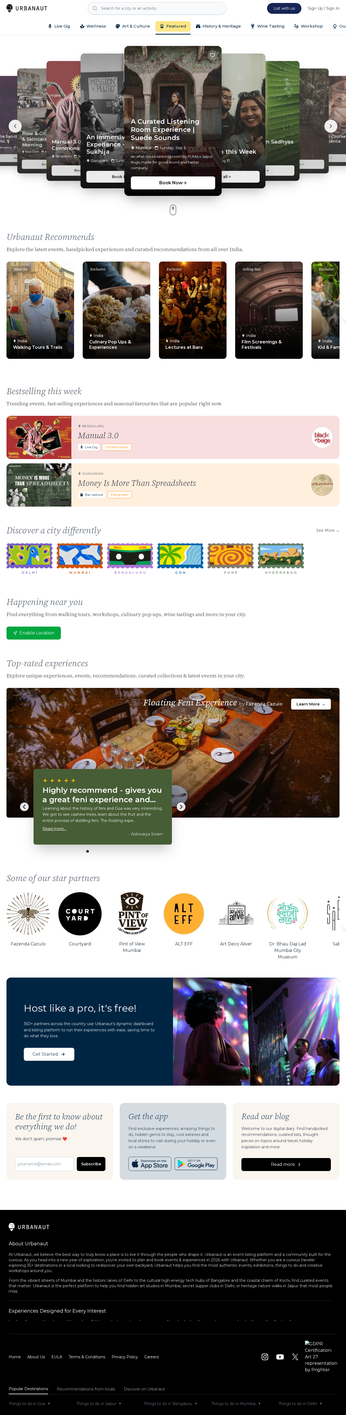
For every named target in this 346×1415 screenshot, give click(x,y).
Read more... (54, 828)
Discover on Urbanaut (144, 1389)
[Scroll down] (173, 210)
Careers (151, 1356)
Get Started (45, 1054)
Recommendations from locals (86, 1389)
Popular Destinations (28, 1388)
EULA (56, 1356)
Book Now (171, 182)
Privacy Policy (125, 1356)
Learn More (311, 704)
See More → (328, 530)
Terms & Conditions (87, 1356)
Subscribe (91, 1164)
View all (220, 176)
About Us (36, 1356)
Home (15, 1356)
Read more (283, 1164)
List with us (284, 8)
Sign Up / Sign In (324, 8)
